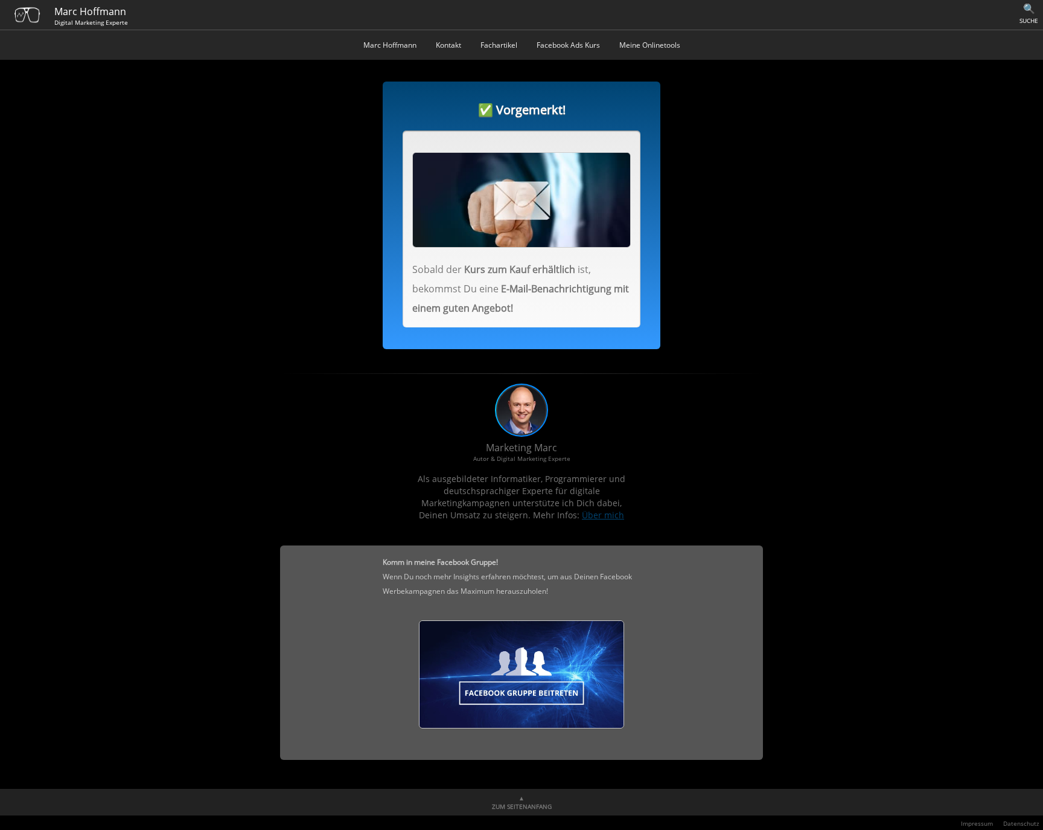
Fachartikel (498, 45)
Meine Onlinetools (649, 45)
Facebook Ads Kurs (568, 45)
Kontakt (448, 45)
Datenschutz (1021, 823)
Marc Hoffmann (389, 45)
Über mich (603, 515)
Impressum (977, 823)
